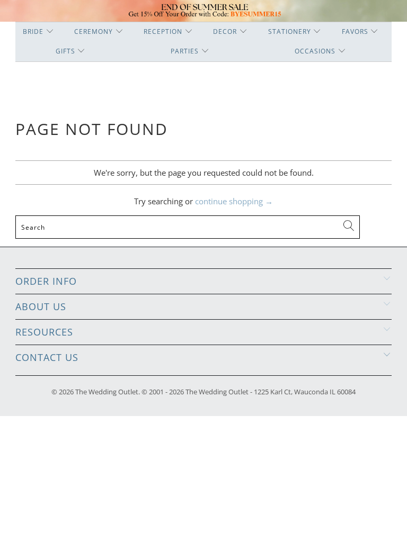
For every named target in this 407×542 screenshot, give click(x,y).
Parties (185, 51)
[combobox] (187, 227)
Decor (225, 31)
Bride (33, 31)
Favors (355, 31)
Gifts (65, 51)
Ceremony (93, 31)
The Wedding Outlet (106, 391)
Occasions (315, 51)
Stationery (289, 31)
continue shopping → (234, 201)
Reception (163, 31)
